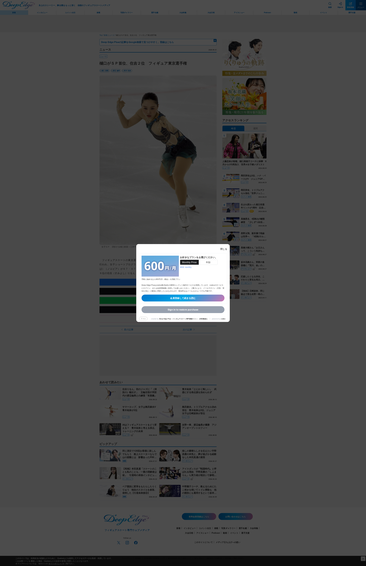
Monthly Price (189, 262)
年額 (208, 262)
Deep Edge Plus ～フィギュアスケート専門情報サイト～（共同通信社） (183, 319)
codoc (223, 319)
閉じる (223, 249)
